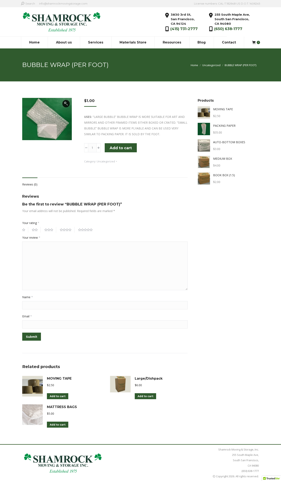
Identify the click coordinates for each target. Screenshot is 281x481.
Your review (31, 237)
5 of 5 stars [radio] (86, 230)
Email (27, 316)
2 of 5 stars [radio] (36, 230)
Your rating (30, 223)
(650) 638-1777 (228, 29)
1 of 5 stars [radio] (25, 230)
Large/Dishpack (149, 378)
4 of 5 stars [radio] (67, 230)
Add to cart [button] (57, 396)
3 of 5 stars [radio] (50, 230)
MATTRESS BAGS (62, 407)
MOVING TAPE (59, 378)
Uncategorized (106, 161)
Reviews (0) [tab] (29, 184)
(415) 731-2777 (184, 29)
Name (27, 297)
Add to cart (121, 148)
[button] (66, 103)
